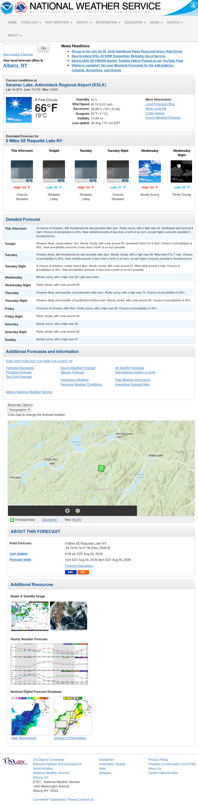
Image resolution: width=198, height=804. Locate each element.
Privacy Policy (158, 759)
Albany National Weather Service (29, 391)
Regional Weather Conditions (81, 384)
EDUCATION (134, 22)
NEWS (155, 22)
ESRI (77, 519)
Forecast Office (160, 104)
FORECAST (30, 22)
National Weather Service (51, 772)
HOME (12, 22)
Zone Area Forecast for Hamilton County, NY (39, 361)
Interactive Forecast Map (132, 384)
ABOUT (13, 35)
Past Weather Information (133, 379)
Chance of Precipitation (70, 737)
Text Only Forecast (19, 376)
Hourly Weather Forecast (78, 367)
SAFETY (83, 22)
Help (102, 768)
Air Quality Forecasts (129, 367)
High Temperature (24, 737)
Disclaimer (49, 519)
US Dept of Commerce (48, 759)
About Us (154, 768)
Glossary (105, 772)
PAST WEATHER (57, 22)
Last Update (18, 553)
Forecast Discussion (20, 367)
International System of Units (135, 372)
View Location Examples (18, 54)
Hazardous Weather (75, 379)
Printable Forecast (18, 372)
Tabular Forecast (72, 372)
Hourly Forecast (163, 117)
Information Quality (112, 764)
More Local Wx (156, 108)
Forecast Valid (20, 559)
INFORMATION (107, 22)
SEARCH (174, 22)
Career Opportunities (163, 772)
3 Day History (155, 113)
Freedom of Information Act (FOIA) (172, 764)
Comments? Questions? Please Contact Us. (63, 799)
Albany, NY (15, 65)
